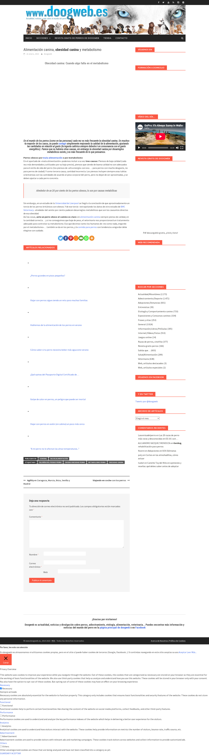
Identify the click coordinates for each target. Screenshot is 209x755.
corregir (63, 143)
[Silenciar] (177, 147)
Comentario (35, 516)
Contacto (121, 38)
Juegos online (145, 337)
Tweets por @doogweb (146, 401)
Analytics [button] (4, 722)
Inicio (29, 38)
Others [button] (3, 743)
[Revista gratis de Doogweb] (160, 197)
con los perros (109, 480)
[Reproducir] (139, 147)
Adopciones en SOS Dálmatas (162, 450)
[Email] (81, 238)
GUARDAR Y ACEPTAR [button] (10, 753)
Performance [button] (6, 712)
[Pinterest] (70, 238)
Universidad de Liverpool (67, 203)
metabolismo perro (97, 462)
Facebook (140, 627)
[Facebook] (65, 238)
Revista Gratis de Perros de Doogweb (77, 38)
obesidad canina (116, 462)
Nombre (34, 554)
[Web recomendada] (160, 263)
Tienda (107, 38)
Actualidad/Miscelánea (149, 294)
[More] (92, 238)
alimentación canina (90, 216)
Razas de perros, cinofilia (150, 341)
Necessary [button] (5, 685)
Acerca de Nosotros (159, 641)
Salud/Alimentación (59, 459)
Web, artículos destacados (150, 363)
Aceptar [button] (182, 652)
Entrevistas (143, 307)
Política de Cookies (177, 641)
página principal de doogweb (115, 627)
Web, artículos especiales (150, 367)
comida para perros (87, 227)
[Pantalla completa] (181, 147)
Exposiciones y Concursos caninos (154, 315)
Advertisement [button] (7, 732)
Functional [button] (5, 702)
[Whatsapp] (86, 238)
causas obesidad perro (75, 462)
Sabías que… (144, 350)
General (43, 459)
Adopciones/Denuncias (149, 302)
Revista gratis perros (148, 346)
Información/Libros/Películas (152, 328)
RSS (53, 641)
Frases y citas (144, 320)
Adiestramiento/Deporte (150, 298)
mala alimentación (52, 157)
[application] (160, 136)
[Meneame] (75, 238)
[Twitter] (60, 238)
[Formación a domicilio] (160, 91)
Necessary (7, 688)
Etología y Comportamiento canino (155, 311)
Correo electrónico (35, 565)
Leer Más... (192, 652)
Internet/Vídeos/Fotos (149, 333)
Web (45, 572)
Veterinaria (143, 358)
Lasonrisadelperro (147, 435)
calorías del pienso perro (50, 462)
